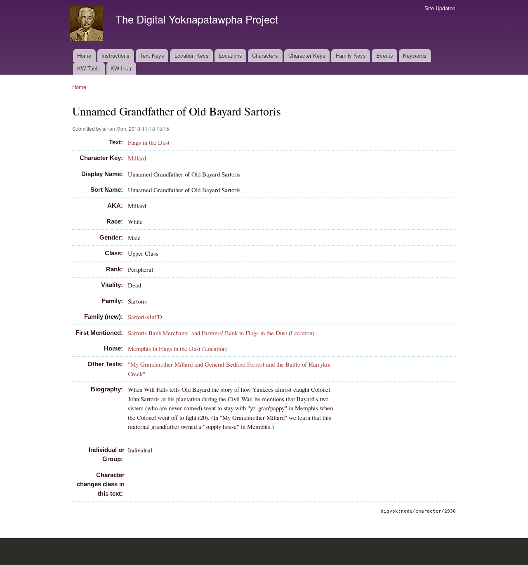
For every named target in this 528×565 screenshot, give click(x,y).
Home (84, 55)
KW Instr (121, 68)
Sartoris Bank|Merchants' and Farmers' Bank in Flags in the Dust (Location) (221, 333)
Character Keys (306, 55)
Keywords (415, 55)
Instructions (115, 55)
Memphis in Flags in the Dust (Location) (178, 348)
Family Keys (351, 55)
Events (384, 55)
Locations (230, 55)
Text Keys (152, 55)
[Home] (87, 24)
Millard (137, 158)
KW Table (88, 68)
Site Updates (439, 8)
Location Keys (191, 55)
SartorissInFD (145, 317)
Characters (265, 55)
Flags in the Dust (149, 142)
